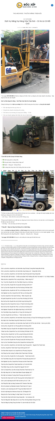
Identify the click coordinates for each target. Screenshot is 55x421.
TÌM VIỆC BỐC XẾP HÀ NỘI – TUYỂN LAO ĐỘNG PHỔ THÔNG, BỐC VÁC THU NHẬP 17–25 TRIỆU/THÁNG (27, 276)
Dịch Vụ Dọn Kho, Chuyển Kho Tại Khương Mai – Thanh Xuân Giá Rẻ (17, 356)
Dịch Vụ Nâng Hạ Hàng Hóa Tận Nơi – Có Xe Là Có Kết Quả (27, 22)
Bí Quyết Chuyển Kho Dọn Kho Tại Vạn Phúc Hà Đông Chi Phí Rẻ (17, 298)
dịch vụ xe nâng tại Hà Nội (29, 250)
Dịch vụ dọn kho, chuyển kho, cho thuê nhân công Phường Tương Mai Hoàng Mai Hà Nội (22, 268)
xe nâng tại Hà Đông (17, 256)
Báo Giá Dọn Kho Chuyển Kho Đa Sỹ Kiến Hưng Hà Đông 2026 (16, 301)
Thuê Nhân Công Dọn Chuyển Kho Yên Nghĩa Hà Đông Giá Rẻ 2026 (17, 328)
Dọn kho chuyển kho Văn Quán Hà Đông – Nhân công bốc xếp (16, 295)
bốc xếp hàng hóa (33, 245)
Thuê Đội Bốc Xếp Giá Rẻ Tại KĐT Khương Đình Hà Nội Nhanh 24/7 (17, 378)
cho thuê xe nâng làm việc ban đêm (13, 248)
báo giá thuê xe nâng (21, 245)
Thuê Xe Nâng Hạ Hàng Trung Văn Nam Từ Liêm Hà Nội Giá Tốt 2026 (18, 402)
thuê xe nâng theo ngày (37, 251)
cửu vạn (8, 250)
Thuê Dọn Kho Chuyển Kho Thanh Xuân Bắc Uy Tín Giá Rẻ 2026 (16, 364)
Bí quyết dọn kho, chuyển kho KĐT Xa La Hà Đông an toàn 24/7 (16, 290)
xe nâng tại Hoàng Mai (43, 256)
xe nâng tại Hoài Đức (34, 256)
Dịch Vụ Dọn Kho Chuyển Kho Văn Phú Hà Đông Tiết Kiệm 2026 (16, 287)
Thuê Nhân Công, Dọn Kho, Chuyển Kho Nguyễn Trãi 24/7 (15, 367)
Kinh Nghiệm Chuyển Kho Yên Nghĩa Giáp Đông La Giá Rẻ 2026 (16, 309)
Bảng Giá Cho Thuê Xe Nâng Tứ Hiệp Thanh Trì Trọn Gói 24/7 (16, 394)
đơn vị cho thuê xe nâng (40, 250)
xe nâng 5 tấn (48, 253)
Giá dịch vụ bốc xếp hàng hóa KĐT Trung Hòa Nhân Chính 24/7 (16, 389)
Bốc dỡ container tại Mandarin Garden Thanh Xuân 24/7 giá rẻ (16, 386)
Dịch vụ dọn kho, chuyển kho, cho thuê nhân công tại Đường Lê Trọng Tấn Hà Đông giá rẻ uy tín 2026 (25, 317)
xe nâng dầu (11, 254)
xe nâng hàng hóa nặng (36, 254)
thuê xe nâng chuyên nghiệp (16, 251)
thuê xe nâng (8, 251)
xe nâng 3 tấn (42, 253)
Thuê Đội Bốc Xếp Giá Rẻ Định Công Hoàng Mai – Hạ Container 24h (17, 397)
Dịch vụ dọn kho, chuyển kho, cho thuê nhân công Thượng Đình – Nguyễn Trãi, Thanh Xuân (23, 345)
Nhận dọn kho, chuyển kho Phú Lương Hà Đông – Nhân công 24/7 (17, 279)
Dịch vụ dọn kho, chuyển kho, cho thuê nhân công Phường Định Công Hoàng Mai (20, 274)
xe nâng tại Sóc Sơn (18, 257)
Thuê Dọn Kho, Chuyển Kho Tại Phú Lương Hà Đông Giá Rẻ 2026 (17, 334)
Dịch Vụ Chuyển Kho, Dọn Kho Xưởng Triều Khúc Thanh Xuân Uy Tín (17, 369)
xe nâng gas (22, 254)
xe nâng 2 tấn (36, 253)
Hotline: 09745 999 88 (8, 417)
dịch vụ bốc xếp (13, 250)
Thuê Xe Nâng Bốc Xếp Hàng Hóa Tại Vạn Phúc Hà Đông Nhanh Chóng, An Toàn (20, 399)
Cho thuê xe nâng (27, 19)
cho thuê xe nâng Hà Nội (32, 247)
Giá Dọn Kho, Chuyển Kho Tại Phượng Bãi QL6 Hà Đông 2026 (16, 326)
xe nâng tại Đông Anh (8, 256)
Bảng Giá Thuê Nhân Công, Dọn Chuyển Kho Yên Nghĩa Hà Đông (16, 337)
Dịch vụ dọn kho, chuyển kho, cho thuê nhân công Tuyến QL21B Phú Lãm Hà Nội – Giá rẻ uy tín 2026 (25, 323)
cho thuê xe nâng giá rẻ (22, 247)
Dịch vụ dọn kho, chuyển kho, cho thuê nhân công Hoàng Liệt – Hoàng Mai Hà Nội (21, 271)
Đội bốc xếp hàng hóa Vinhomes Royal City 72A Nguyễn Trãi (16, 391)
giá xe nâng (47, 250)
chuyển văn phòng (43, 248)
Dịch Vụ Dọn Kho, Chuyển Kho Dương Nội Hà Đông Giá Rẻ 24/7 (16, 284)
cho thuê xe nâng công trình (11, 247)
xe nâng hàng (28, 254)
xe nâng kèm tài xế (45, 254)
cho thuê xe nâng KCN (41, 247)
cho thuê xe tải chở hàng (26, 248)
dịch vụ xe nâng (20, 250)
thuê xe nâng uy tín (14, 253)
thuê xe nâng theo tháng (47, 251)
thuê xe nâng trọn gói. (5, 253)
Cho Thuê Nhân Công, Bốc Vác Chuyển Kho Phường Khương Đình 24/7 (18, 358)
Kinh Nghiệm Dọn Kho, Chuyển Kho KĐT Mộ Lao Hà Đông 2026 (16, 293)
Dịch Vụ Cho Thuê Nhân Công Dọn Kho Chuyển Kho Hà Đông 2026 (17, 342)
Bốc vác (27, 245)
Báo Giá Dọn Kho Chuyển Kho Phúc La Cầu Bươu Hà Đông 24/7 (16, 306)
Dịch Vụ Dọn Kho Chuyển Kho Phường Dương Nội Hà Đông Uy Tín (17, 339)
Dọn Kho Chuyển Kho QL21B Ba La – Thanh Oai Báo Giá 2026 (16, 315)
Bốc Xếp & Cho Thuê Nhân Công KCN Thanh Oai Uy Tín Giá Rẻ (16, 320)
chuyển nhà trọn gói (35, 248)
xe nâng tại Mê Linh (10, 257)
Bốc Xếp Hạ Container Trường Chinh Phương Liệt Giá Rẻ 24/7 (16, 375)
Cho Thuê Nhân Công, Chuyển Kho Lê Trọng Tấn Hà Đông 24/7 (16, 312)
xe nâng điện (17, 254)
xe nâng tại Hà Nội (25, 256)
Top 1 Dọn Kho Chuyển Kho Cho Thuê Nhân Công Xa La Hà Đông (17, 282)
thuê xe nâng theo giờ (27, 251)
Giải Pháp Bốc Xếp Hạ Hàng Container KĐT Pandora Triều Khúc (16, 383)
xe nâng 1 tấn (30, 253)
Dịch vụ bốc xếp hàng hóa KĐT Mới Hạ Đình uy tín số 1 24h (15, 380)
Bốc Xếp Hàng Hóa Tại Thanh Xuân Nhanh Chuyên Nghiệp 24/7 (16, 372)
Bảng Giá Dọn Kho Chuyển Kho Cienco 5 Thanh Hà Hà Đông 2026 (17, 304)
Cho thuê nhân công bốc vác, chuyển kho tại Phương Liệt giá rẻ (16, 350)
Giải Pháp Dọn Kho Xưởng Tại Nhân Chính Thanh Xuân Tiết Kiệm (17, 353)
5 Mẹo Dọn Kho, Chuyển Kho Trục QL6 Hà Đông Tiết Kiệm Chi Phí (17, 331)
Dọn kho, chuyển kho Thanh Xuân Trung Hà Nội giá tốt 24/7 (15, 347)
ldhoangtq (35, 27)
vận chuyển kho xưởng (22, 253)
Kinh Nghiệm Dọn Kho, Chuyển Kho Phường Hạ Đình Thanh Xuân (17, 361)
